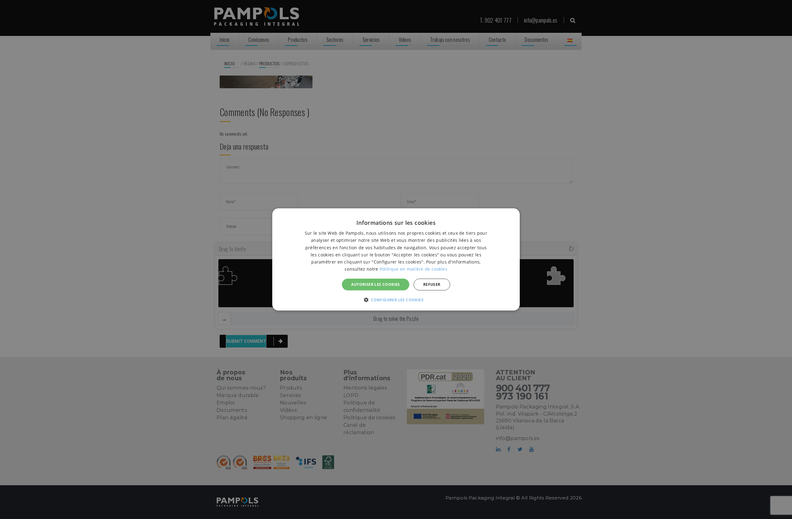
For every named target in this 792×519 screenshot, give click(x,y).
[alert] (396, 259)
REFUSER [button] (432, 284)
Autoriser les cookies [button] (375, 284)
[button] (396, 300)
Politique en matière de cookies (413, 269)
